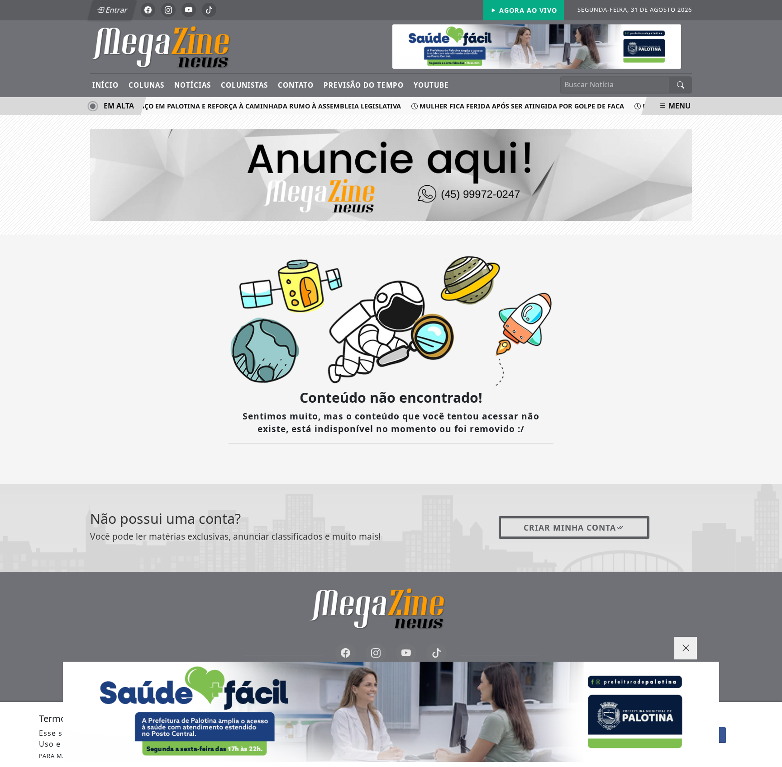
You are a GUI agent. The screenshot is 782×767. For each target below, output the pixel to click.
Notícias (192, 84)
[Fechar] (685, 648)
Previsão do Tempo (364, 84)
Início (105, 84)
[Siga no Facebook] (148, 10)
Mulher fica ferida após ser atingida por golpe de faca (511, 106)
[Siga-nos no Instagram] (376, 653)
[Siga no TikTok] (209, 10)
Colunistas (244, 84)
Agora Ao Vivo (527, 10)
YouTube (431, 84)
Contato (296, 84)
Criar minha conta (570, 527)
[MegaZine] (175, 46)
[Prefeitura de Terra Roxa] (536, 46)
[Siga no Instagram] (168, 10)
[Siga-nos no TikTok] (436, 653)
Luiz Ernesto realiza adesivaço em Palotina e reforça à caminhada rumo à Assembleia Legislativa (210, 106)
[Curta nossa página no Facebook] (345, 653)
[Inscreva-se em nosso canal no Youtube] (406, 653)
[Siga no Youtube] (188, 10)
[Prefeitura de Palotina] (391, 712)
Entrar (116, 10)
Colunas (146, 84)
